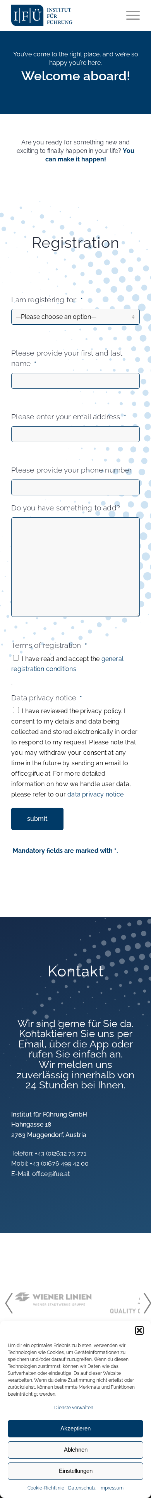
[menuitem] (129, 15)
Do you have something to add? (65, 507)
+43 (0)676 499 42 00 (59, 1163)
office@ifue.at (51, 1174)
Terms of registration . (67, 664)
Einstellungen (76, 1470)
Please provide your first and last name (66, 358)
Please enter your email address (68, 416)
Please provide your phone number (71, 470)
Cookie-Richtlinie (45, 1488)
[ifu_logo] (47, 15)
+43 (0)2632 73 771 (60, 1153)
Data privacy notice (74, 745)
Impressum (112, 1488)
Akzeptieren (75, 1428)
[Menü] (129, 15)
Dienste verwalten (73, 1407)
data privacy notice (95, 794)
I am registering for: (47, 299)
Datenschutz (82, 1488)
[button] (139, 1330)
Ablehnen (76, 1449)
